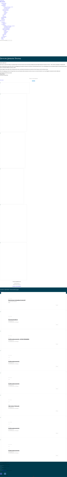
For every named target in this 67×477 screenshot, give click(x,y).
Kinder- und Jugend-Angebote (6, 29)
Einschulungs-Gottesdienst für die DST (17, 300)
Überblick (5, 30)
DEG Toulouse (2, 1)
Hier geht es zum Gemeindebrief (16, 286)
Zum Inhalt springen (2, 0)
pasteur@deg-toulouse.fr (4, 470)
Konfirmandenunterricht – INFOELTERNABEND (18, 339)
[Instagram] (5, 474)
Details (57, 324)
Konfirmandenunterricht (13, 361)
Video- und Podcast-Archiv (7, 27)
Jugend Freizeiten (6, 31)
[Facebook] (1, 474)
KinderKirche (5, 32)
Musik (3, 35)
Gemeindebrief (4, 34)
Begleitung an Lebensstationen (6, 28)
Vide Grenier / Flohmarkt (13, 406)
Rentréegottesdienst (13, 319)
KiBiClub (5, 33)
